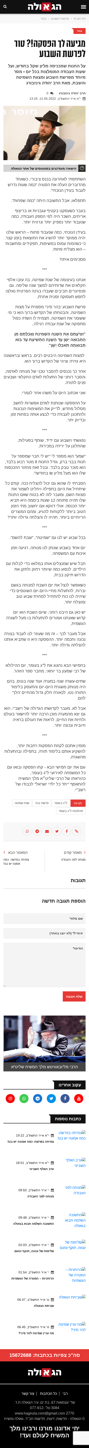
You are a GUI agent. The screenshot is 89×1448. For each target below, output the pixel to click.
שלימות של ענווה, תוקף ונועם (34, 1251)
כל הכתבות (48, 1394)
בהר (43, 18)
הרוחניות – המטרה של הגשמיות (32, 1278)
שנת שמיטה (22, 803)
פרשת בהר (42, 803)
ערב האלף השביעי (41, 1169)
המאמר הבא (17, 853)
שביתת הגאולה (44, 1306)
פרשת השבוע (60, 18)
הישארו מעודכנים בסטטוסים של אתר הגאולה (43, 168)
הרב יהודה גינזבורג (72, 93)
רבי (65, 1394)
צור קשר (27, 1394)
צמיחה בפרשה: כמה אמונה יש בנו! (31, 1141)
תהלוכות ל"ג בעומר (71, 811)
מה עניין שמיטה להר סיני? (36, 1333)
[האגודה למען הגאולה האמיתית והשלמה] (44, 1372)
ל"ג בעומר (60, 803)
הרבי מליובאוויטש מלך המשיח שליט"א (44, 1067)
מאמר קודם (73, 853)
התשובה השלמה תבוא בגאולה (33, 1223)
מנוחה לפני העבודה (40, 1196)
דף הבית (80, 18)
